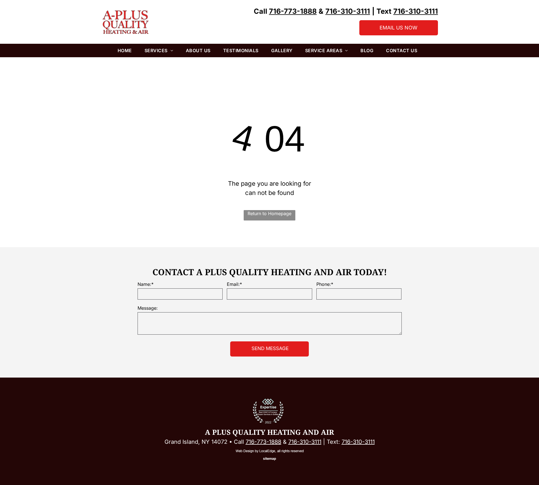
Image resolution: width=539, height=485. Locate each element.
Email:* (234, 284)
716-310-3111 (304, 441)
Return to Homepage (269, 213)
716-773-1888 (263, 441)
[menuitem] (126, 50)
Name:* (146, 284)
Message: (148, 308)
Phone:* (324, 284)
